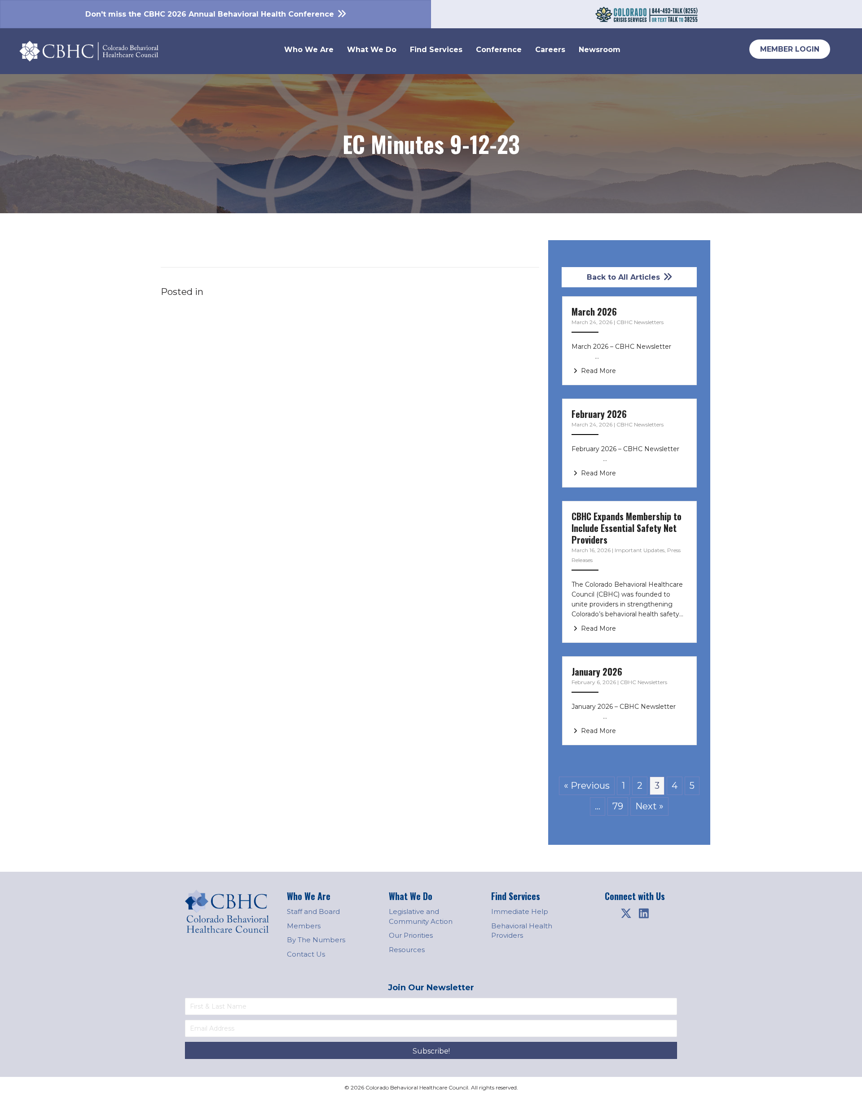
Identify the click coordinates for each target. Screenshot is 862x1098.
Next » (649, 806)
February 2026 (599, 414)
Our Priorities (411, 935)
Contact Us (306, 954)
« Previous (587, 785)
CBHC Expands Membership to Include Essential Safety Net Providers (627, 527)
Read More (597, 371)
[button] (626, 913)
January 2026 (597, 671)
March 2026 (594, 311)
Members (304, 926)
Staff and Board (313, 911)
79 (617, 806)
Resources (407, 949)
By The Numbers (316, 939)
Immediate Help (519, 911)
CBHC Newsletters (640, 322)
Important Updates (639, 550)
